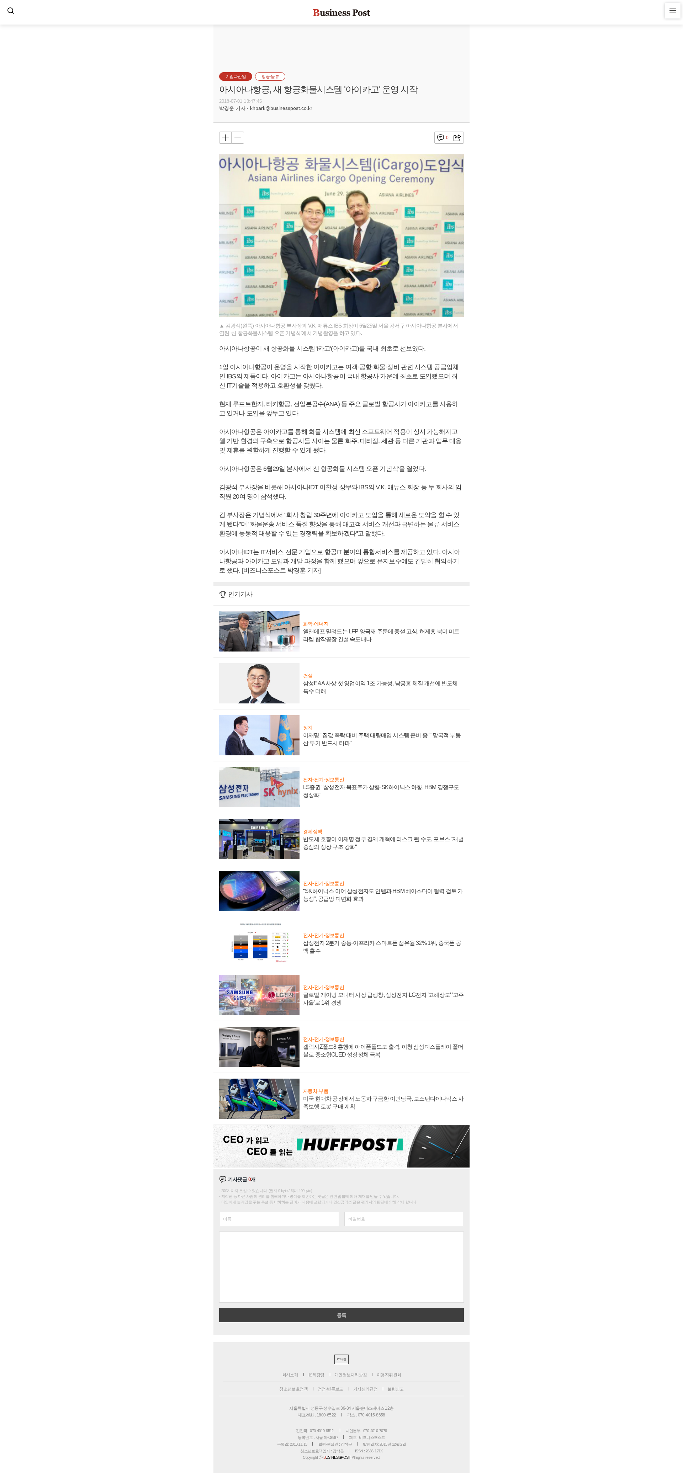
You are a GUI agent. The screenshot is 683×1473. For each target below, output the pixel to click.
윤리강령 (316, 1374)
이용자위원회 (389, 1374)
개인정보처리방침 (350, 1374)
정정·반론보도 (330, 1389)
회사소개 (290, 1374)
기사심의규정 (365, 1389)
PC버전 (341, 1359)
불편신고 (395, 1389)
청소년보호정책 (293, 1389)
